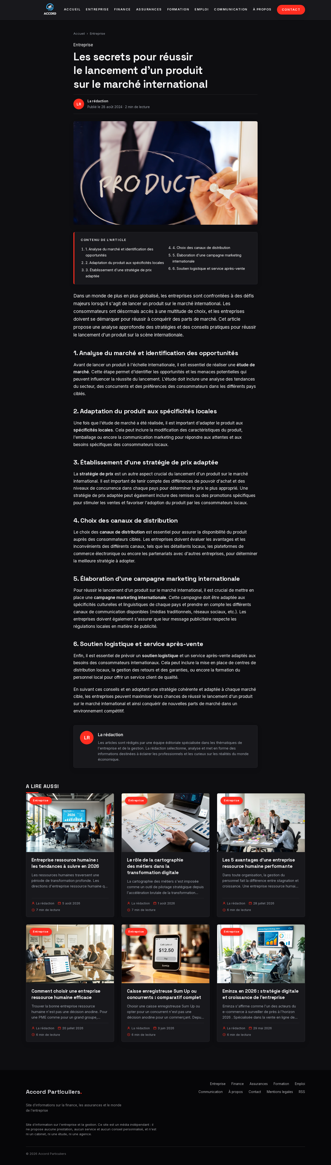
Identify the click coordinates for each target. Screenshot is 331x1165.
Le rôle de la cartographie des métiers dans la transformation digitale (155, 866)
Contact (291, 9)
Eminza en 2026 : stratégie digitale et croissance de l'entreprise (260, 994)
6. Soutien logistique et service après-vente (209, 268)
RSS (302, 1092)
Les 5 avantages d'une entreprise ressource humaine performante (258, 863)
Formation (178, 9)
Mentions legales (280, 1092)
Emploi (202, 9)
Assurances (149, 9)
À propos (262, 9)
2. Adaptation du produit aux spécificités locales (125, 263)
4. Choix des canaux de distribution (201, 248)
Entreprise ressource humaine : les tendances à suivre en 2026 (65, 863)
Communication (231, 9)
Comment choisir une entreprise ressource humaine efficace (66, 994)
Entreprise (97, 9)
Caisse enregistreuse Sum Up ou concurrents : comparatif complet (164, 994)
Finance (122, 9)
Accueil (72, 9)
